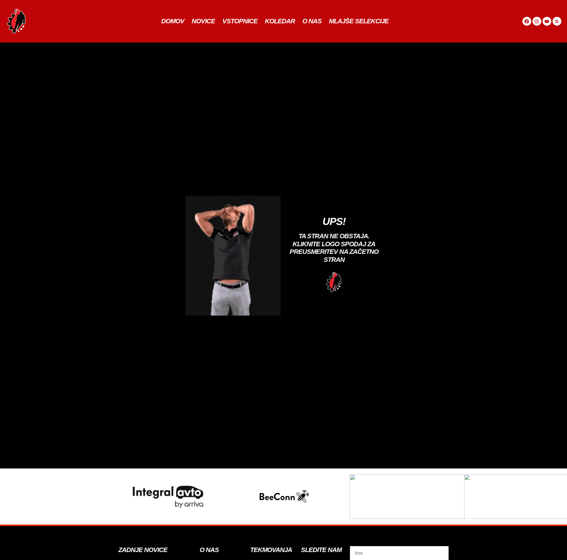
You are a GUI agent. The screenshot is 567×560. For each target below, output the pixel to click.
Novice (203, 21)
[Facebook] (526, 21)
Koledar (280, 21)
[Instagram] (536, 21)
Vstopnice (240, 21)
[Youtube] (546, 21)
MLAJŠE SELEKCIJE (359, 21)
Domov (172, 21)
